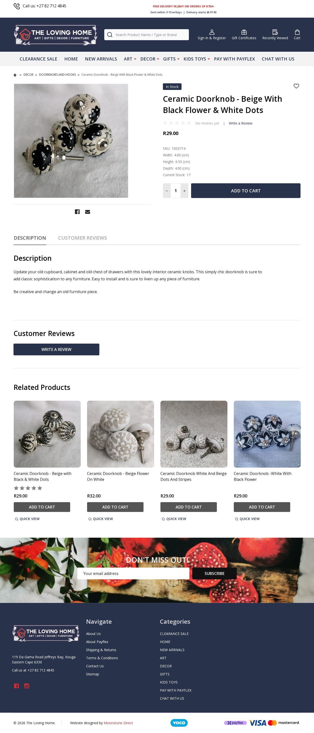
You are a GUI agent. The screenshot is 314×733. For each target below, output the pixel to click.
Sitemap (92, 674)
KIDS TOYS (194, 59)
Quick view (29, 518)
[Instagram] (26, 686)
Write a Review (240, 123)
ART (128, 59)
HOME (71, 59)
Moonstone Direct (118, 723)
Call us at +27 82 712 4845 (33, 670)
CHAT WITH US (278, 59)
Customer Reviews (82, 238)
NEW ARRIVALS (101, 59)
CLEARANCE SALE (38, 59)
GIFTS (169, 59)
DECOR (147, 59)
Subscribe (214, 573)
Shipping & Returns (101, 649)
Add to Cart (246, 191)
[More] (135, 58)
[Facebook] (77, 211)
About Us (93, 633)
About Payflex (97, 641)
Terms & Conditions (102, 658)
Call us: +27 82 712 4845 (44, 6)
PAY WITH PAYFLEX (234, 59)
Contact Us (95, 666)
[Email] (87, 211)
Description (30, 238)
